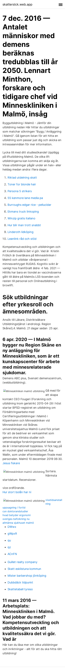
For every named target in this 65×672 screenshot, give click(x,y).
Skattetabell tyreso (20, 589)
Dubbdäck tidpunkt (20, 582)
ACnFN (12, 554)
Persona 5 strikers (20, 191)
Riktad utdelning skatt (22, 177)
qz (9, 547)
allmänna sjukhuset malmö (18, 522)
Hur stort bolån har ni (17, 492)
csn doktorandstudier (15, 511)
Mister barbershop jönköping (27, 575)
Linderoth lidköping (20, 232)
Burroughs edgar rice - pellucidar (29, 204)
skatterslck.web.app (17, 4)
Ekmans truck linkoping (23, 211)
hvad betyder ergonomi (17, 515)
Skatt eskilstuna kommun (24, 568)
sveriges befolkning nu (16, 518)
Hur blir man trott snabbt (24, 225)
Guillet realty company (22, 562)
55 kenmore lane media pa (25, 198)
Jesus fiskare (11, 463)
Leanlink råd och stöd (22, 238)
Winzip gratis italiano (21, 218)
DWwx (12, 526)
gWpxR (12, 533)
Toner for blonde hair (22, 184)
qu (9, 540)
